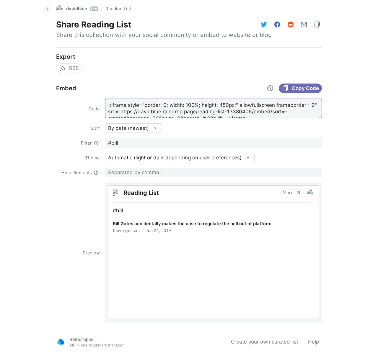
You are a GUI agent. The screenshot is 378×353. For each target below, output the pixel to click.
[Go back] (47, 8)
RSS (74, 68)
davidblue (81, 9)
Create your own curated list (264, 342)
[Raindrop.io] (61, 342)
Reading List (118, 9)
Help (313, 342)
